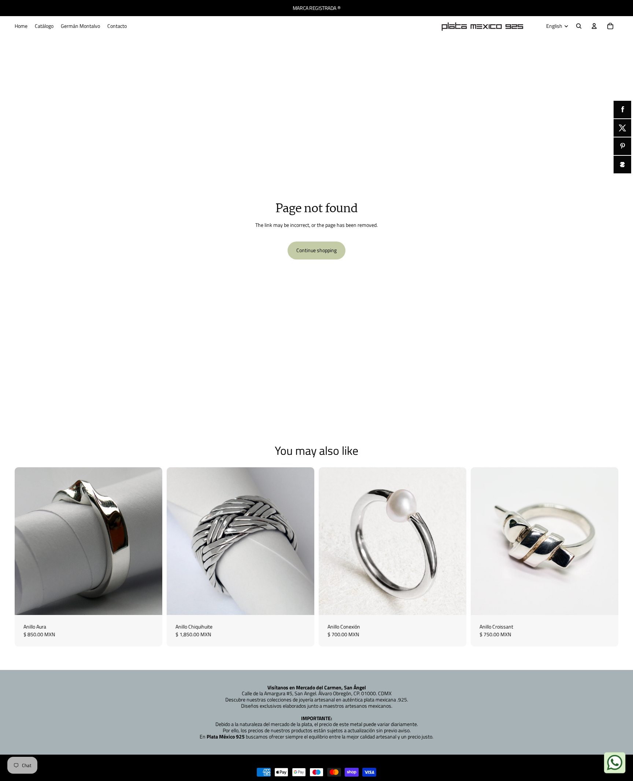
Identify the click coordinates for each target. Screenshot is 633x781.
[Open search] (579, 26)
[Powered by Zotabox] (622, 164)
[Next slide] (151, 541)
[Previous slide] (26, 541)
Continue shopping (316, 250)
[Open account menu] (594, 26)
